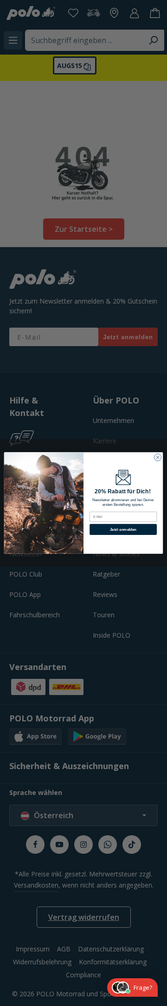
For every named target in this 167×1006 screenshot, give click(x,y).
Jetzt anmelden (123, 529)
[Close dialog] (157, 457)
